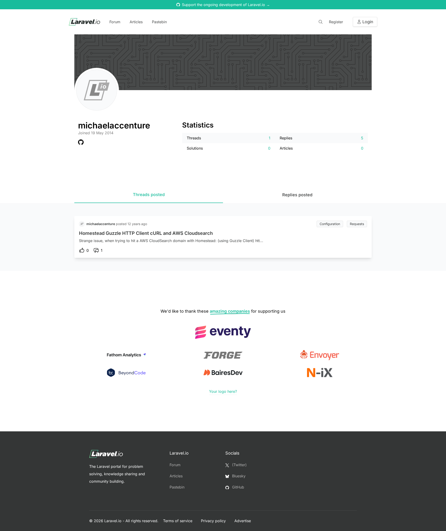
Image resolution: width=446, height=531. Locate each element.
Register (336, 22)
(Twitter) (239, 464)
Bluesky (238, 476)
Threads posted (149, 194)
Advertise (242, 520)
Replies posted (297, 194)
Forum (114, 22)
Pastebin (159, 22)
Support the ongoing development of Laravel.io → (226, 4)
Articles (136, 22)
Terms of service (178, 520)
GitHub (237, 487)
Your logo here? (223, 391)
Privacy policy (214, 520)
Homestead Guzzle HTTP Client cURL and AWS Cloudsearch (146, 233)
